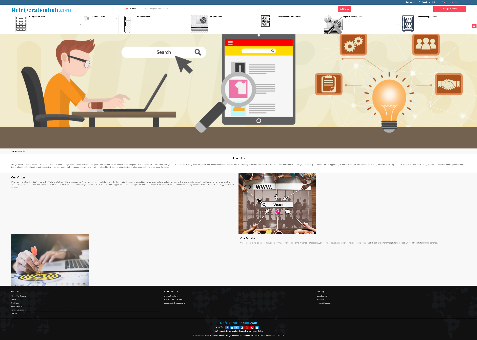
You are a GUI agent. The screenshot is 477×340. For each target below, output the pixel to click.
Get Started (344, 9)
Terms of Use (209, 336)
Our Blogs (15, 303)
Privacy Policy (16, 306)
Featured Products (324, 303)
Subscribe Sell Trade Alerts (174, 303)
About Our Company (19, 296)
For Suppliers (424, 2)
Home (13, 151)
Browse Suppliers (171, 296)
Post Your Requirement (173, 299)
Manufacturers (323, 296)
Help (435, 2)
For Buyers (410, 2)
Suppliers (320, 299)
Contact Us (15, 299)
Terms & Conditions (18, 310)
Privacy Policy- (198, 336)
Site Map (14, 313)
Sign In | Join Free (451, 2)
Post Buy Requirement (449, 9)
